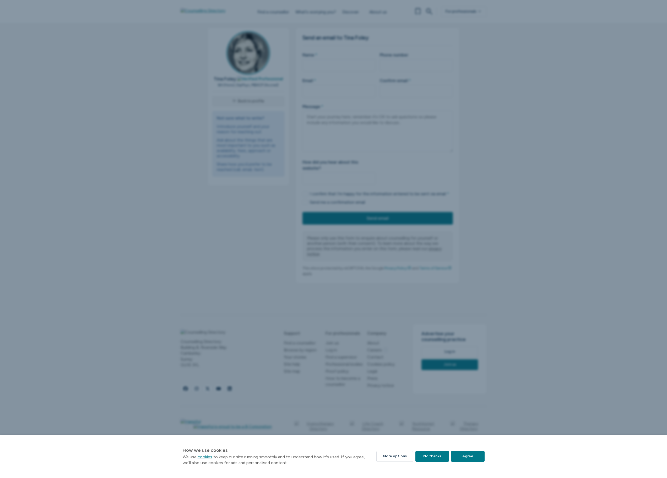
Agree (467, 456)
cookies (205, 456)
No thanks (432, 456)
